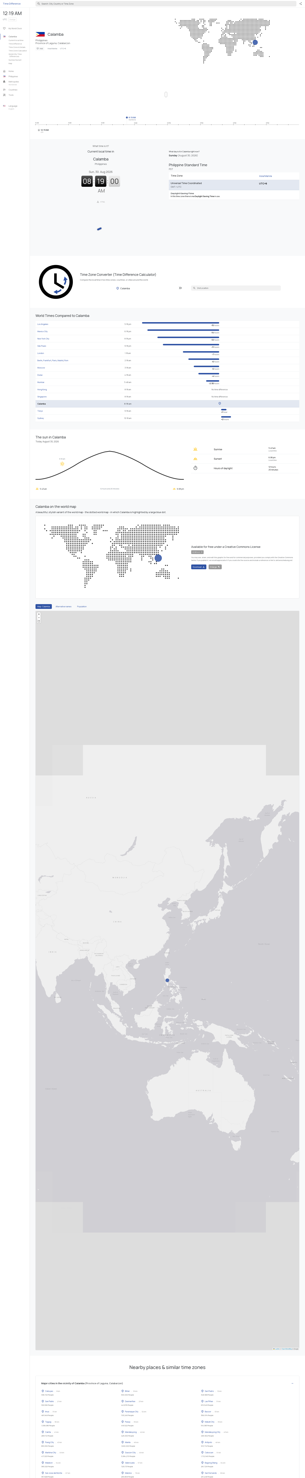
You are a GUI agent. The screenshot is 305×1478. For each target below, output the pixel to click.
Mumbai (40, 382)
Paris (54, 360)
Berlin (39, 360)
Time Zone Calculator (18, 50)
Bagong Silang (209, 1462)
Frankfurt (47, 360)
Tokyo (40, 411)
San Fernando (209, 1473)
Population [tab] (82, 606)
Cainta (46, 1432)
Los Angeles (42, 324)
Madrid (60, 360)
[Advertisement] (107, 93)
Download (199, 567)
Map (10, 63)
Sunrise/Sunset (15, 60)
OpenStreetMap (287, 1349)
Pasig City (47, 1442)
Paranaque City (129, 1411)
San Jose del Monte (51, 1473)
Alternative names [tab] (63, 606)
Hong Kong (42, 389)
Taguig (46, 1422)
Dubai (39, 375)
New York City (43, 338)
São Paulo (41, 346)
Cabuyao (47, 1391)
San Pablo (47, 1401)
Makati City (207, 1422)
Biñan (125, 1391)
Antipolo (206, 1442)
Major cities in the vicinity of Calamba (82, 1383)
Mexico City (42, 331)
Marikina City (48, 1452)
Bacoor (206, 1411)
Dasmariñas (128, 1401)
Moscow (41, 367)
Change (12, 19)
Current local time (16, 40)
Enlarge (215, 567)
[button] (16, 76)
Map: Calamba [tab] (43, 606)
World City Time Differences (15, 55)
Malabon (47, 1462)
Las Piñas (207, 1401)
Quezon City (128, 1452)
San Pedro (207, 1391)
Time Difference (15, 43)
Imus (45, 1411)
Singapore (42, 396)
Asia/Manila (265, 176)
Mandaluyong (129, 1432)
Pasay (125, 1422)
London (40, 353)
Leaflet (277, 1349)
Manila (125, 1442)
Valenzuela (128, 1462)
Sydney (40, 418)
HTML (101, 201)
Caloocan (207, 1452)
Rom (66, 360)
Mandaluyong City (210, 1432)
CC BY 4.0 (197, 552)
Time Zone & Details (17, 47)
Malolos (126, 1473)
